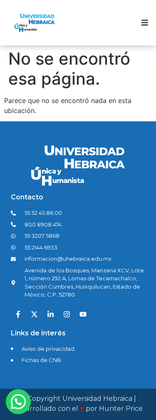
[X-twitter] (34, 314)
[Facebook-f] (18, 314)
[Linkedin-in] (50, 314)
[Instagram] (66, 314)
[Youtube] (83, 314)
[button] (144, 22)
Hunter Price (121, 408)
